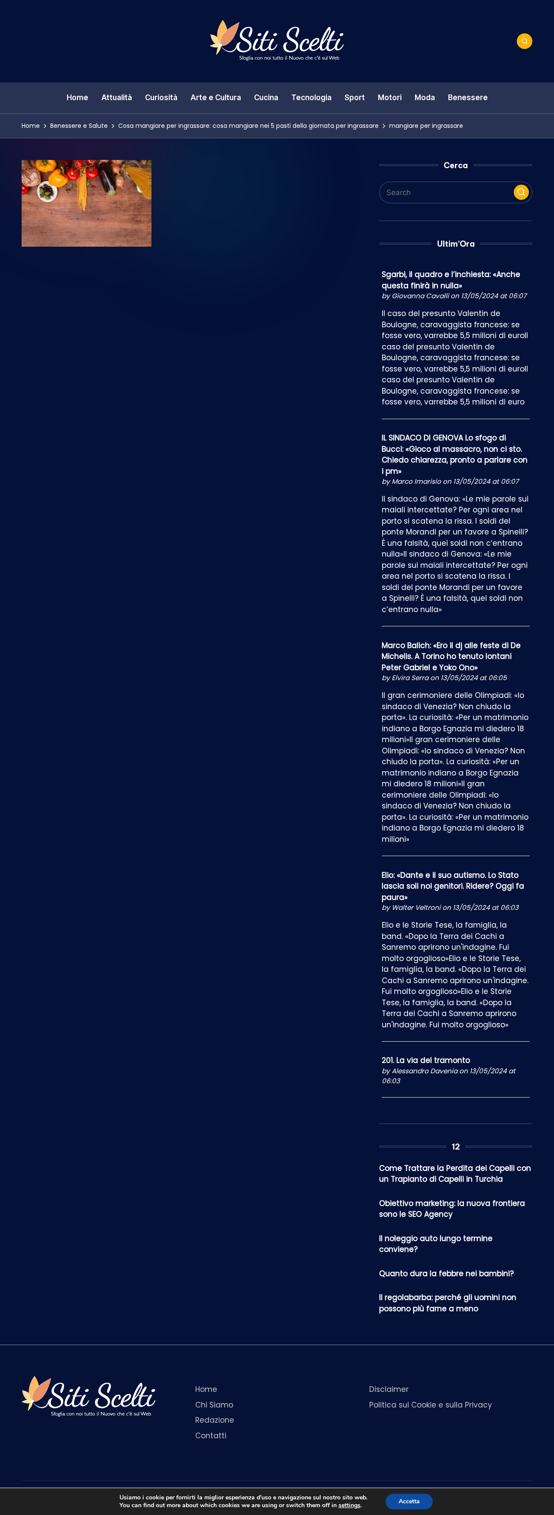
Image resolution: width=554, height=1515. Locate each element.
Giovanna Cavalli (420, 295)
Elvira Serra (410, 677)
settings (349, 1505)
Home (206, 1389)
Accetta (409, 1501)
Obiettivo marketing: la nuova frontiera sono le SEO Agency (452, 1209)
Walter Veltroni (416, 907)
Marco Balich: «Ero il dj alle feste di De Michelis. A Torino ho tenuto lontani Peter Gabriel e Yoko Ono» (451, 656)
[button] (521, 192)
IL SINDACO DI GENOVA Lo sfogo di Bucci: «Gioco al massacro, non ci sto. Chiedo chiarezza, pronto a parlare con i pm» (455, 454)
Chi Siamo (214, 1405)
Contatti (210, 1435)
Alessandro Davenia (424, 1070)
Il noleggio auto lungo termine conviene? (436, 1244)
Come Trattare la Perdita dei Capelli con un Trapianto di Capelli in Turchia (455, 1174)
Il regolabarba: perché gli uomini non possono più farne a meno (447, 1303)
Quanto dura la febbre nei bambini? (446, 1273)
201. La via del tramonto (426, 1060)
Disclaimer (389, 1389)
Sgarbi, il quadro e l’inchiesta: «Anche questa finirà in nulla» (451, 280)
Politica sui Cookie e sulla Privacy (430, 1405)
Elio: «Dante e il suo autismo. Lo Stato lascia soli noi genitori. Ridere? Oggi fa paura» (453, 886)
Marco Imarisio (416, 481)
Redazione (214, 1420)
